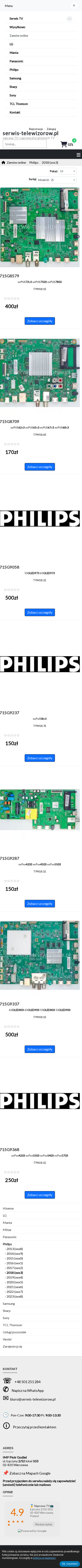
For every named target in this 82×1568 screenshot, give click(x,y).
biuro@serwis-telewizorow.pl (33, 1399)
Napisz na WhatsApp (28, 1390)
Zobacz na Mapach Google (30, 1473)
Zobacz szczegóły (39, 321)
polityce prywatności (44, 1558)
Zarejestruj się (12, 1346)
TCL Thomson (12, 1325)
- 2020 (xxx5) (14, 1282)
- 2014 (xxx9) (14, 1253)
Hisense (8, 1208)
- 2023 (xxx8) (14, 1296)
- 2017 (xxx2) (14, 1268)
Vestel (7, 1339)
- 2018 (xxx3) (14, 1272)
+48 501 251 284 (27, 1382)
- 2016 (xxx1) (14, 1263)
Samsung (9, 1303)
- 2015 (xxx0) (14, 1258)
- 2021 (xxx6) (14, 1287)
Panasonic (10, 1237)
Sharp (7, 1310)
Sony (6, 1318)
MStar (7, 1230)
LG (5, 1215)
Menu (9, 6)
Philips (7, 1244)
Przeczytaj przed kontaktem (34, 1427)
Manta (7, 1222)
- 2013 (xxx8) (14, 1249)
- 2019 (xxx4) (14, 1277)
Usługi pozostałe (14, 1332)
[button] (74, 5)
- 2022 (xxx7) (14, 1291)
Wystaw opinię (43, 1524)
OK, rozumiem (70, 1563)
